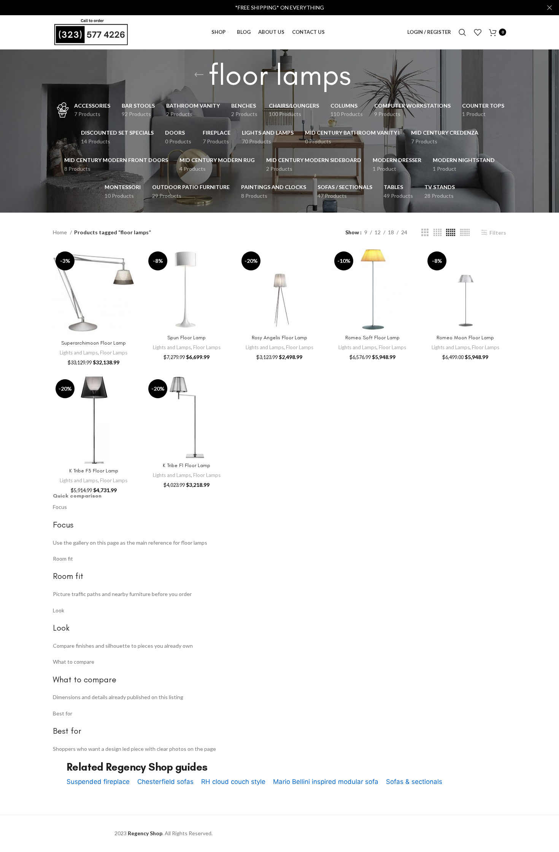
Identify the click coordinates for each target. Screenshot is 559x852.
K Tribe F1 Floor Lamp (186, 465)
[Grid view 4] (437, 232)
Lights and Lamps (79, 353)
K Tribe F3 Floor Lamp (93, 470)
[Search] (462, 32)
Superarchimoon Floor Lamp (93, 343)
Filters (497, 232)
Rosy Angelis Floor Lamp (279, 337)
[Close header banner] (549, 7)
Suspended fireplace (98, 781)
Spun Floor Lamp (186, 337)
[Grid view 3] (425, 232)
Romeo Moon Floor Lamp (465, 337)
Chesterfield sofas (165, 781)
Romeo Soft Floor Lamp (372, 337)
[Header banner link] (268, 7)
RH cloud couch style (233, 781)
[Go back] (198, 75)
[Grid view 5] (450, 232)
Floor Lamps (113, 353)
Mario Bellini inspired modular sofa (325, 781)
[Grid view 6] (465, 232)
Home (60, 232)
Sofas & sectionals (414, 781)
